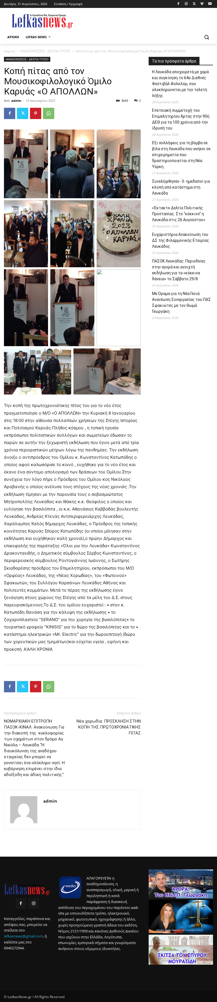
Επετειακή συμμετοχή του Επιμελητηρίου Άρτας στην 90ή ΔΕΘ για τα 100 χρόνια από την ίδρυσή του (180, 119)
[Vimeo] (202, 4)
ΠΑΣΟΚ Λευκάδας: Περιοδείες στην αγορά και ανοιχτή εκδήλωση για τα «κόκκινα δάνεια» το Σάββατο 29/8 (179, 270)
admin (16, 100)
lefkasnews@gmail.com (23, 936)
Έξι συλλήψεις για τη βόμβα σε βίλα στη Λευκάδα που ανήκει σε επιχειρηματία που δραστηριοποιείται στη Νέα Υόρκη (181, 155)
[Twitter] (194, 4)
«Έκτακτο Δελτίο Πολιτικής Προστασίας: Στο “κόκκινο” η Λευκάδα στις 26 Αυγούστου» (178, 214)
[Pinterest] (35, 113)
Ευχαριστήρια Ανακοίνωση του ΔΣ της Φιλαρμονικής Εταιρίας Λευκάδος (180, 240)
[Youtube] (210, 4)
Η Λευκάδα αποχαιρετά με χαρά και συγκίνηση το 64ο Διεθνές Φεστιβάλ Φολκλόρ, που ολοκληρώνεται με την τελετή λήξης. (180, 84)
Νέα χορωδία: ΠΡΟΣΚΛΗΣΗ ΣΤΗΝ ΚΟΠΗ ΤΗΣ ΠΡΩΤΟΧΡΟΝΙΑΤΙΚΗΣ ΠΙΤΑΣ (109, 727)
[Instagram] (186, 4)
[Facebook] (178, 4)
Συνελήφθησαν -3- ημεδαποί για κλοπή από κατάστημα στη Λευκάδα (181, 187)
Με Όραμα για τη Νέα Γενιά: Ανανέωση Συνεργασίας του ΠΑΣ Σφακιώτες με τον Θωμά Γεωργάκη (181, 302)
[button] (206, 37)
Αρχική (9, 51)
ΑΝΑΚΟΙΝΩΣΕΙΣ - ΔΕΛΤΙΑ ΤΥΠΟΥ (45, 51)
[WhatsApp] (48, 113)
